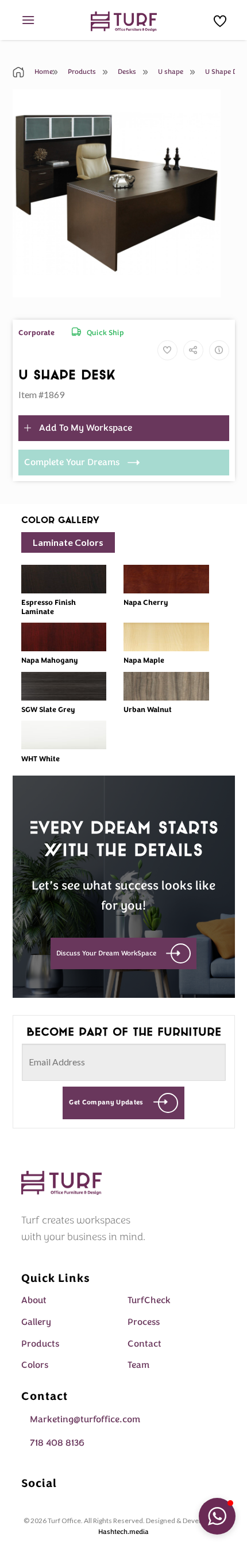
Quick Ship (105, 333)
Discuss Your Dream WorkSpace (106, 953)
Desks (126, 71)
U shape (169, 71)
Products (81, 71)
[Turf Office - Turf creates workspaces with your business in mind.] (124, 21)
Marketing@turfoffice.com (85, 1419)
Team (138, 1365)
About (34, 1300)
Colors (34, 1365)
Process (144, 1322)
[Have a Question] (219, 350)
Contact (144, 1343)
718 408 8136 (57, 1443)
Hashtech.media (123, 1531)
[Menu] (28, 19)
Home (43, 71)
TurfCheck (149, 1300)
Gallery (36, 1322)
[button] (217, 1516)
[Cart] (220, 21)
